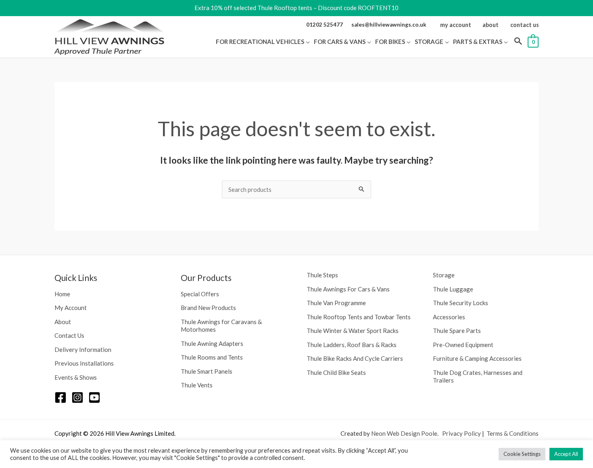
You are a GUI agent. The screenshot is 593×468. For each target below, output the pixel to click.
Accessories (449, 316)
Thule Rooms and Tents (212, 357)
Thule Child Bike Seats (336, 372)
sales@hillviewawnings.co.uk (388, 24)
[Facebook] (60, 397)
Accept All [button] (566, 454)
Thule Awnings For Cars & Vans (348, 289)
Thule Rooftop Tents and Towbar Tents (359, 316)
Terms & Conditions (513, 433)
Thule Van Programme (336, 302)
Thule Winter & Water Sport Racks (353, 330)
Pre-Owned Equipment (463, 344)
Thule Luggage (453, 289)
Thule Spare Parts (457, 330)
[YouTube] (94, 397)
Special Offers (200, 293)
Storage (444, 275)
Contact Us (69, 335)
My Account (70, 307)
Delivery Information (82, 349)
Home (62, 293)
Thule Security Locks (460, 302)
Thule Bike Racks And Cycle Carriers (355, 358)
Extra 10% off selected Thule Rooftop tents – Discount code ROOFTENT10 (296, 7)
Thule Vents (197, 385)
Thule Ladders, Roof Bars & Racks (352, 344)
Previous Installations (84, 363)
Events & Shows (75, 377)
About (62, 321)
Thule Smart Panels (206, 371)
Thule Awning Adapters (212, 343)
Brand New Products (208, 307)
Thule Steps (322, 275)
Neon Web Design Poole (404, 433)
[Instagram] (77, 397)
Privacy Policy (461, 433)
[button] (307, 41)
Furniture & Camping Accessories (477, 358)
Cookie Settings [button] (522, 454)
